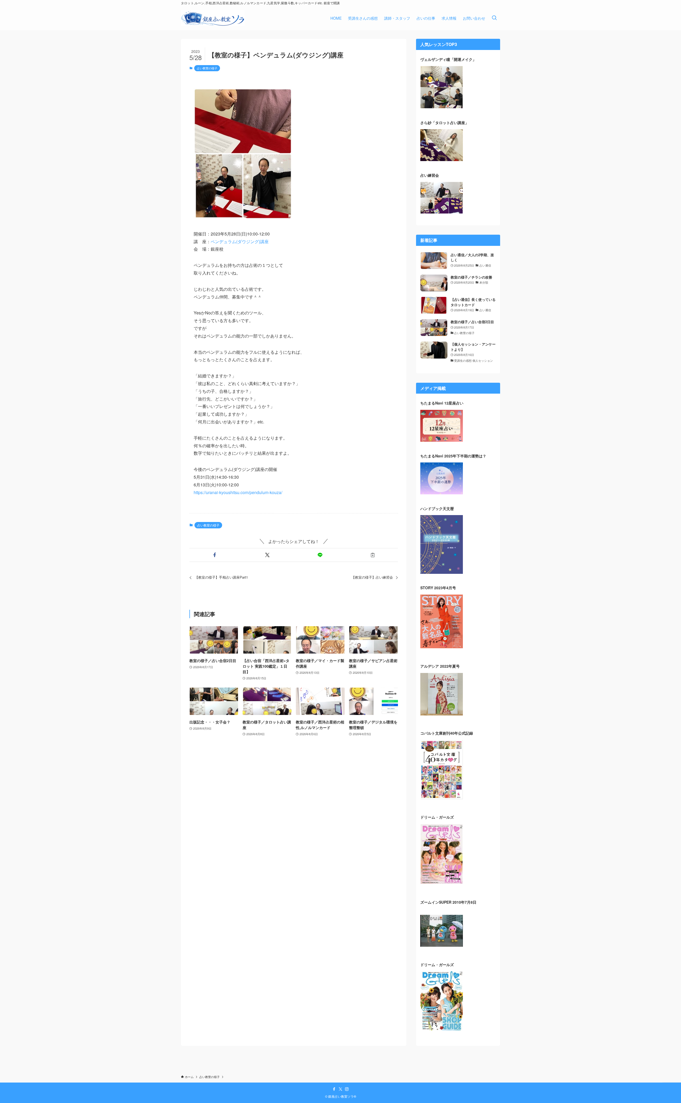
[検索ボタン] (494, 18)
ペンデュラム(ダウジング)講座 (240, 241)
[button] (214, 554)
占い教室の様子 (207, 68)
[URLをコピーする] (372, 554)
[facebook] (334, 1089)
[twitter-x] (340, 1089)
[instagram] (346, 1089)
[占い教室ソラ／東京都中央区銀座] (213, 18)
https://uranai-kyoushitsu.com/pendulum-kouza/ (238, 492)
